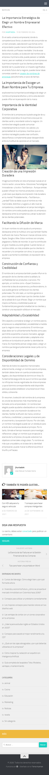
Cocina (7, 689)
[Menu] (45, 3)
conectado (27, 531)
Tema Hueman (37, 767)
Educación (8, 696)
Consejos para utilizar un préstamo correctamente (25, 599)
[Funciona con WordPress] (17, 766)
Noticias (6, 10)
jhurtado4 (10, 32)
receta (7, 715)
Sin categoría (9, 721)
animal (7, 683)
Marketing (8, 702)
